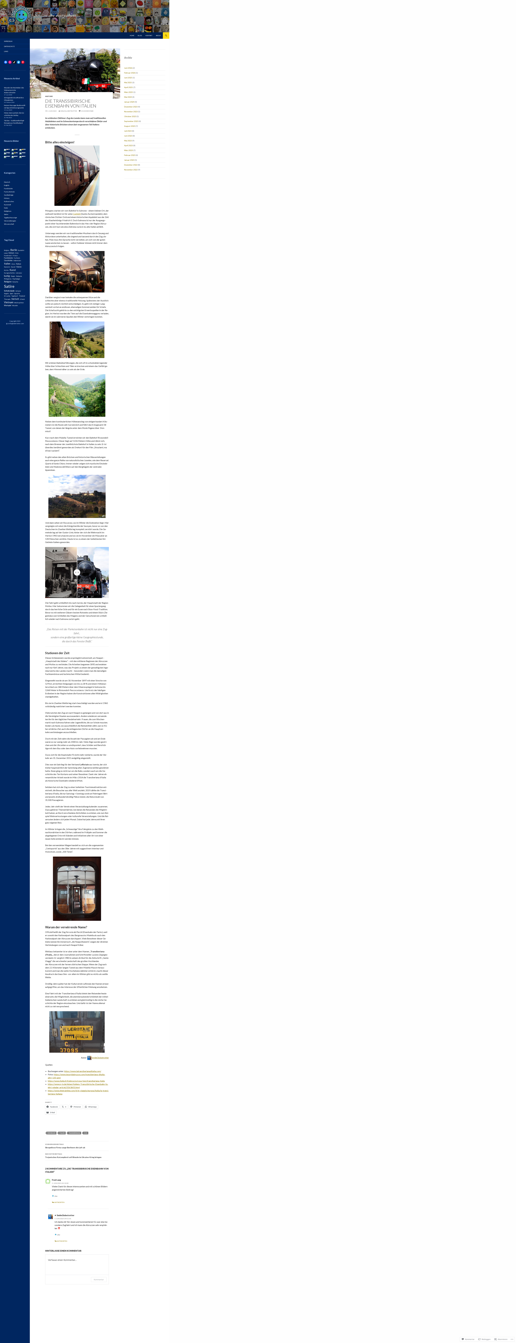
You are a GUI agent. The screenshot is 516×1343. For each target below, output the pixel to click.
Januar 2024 (129, 102)
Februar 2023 (129, 155)
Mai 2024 (128, 97)
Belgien (6, 250)
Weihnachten (19, 303)
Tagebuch (14, 296)
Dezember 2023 (130, 107)
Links (6, 51)
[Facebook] (5, 62)
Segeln (6, 293)
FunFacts (17, 258)
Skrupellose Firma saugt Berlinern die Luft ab (65, 1146)
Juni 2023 (128, 136)
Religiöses (7, 211)
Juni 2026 (128, 68)
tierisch (15, 298)
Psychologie (16, 279)
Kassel (13, 267)
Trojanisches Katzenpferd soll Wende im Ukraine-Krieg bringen (73, 1155)
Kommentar (99, 1279)
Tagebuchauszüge (10, 218)
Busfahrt (21, 250)
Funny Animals (9, 192)
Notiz (6, 208)
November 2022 (131, 170)
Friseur (15, 255)
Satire (6, 214)
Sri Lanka (7, 296)
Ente (17, 253)
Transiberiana (74, 1133)
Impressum (8, 41)
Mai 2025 (128, 82)
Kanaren (7, 267)
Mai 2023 (128, 140)
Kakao (18, 264)
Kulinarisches (9, 201)
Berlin (13, 249)
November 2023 (131, 111)
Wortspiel (7, 305)
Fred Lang (56, 1180)
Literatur (19, 273)
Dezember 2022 (130, 165)
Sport (11, 293)
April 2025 (128, 87)
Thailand (22, 296)
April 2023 (128, 145)
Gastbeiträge (8, 195)
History (49, 96)
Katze (19, 267)
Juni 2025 (128, 77)
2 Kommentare (87, 111)
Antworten (59, 1202)
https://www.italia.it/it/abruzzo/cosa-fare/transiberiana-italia (76, 1081)
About (158, 35)
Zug (85, 1133)
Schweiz (18, 291)
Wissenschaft (9, 224)
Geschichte (8, 261)
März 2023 (128, 150)
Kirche (6, 270)
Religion (8, 281)
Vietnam (8, 302)
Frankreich (8, 255)
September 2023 (131, 121)
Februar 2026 (129, 73)
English (6, 185)
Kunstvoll (7, 205)
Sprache (17, 293)
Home (132, 35)
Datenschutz (9, 46)
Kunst (13, 270)
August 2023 (129, 126)
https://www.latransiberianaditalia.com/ (82, 1071)
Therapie (7, 299)
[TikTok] (14, 62)
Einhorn (11, 253)
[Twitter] (18, 62)
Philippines (8, 279)
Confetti (77, 214)
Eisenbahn (51, 1133)
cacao (6, 253)
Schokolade (9, 291)
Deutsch (7, 182)
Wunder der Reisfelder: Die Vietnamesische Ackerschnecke (14, 90)
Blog (140, 35)
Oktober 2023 (130, 116)
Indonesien (17, 260)
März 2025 (128, 92)
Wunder (15, 305)
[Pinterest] (22, 62)
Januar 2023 (129, 160)
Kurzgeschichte (9, 273)
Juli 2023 (128, 131)
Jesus (13, 264)
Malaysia (19, 276)
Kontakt (149, 35)
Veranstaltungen (10, 221)
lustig (7, 275)
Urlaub (22, 299)
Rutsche (15, 282)
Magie (13, 276)
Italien (62, 1133)
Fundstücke (8, 188)
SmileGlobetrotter (68, 111)
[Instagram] (10, 62)
